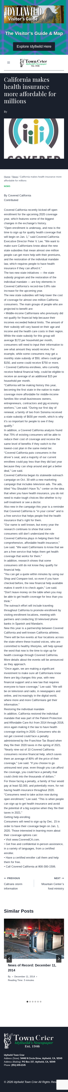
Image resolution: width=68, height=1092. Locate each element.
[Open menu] (9, 62)
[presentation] (34, 939)
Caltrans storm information (13, 883)
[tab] (27, 1001)
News (7, 186)
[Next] (58, 959)
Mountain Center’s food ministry (52, 883)
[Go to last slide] (9, 959)
